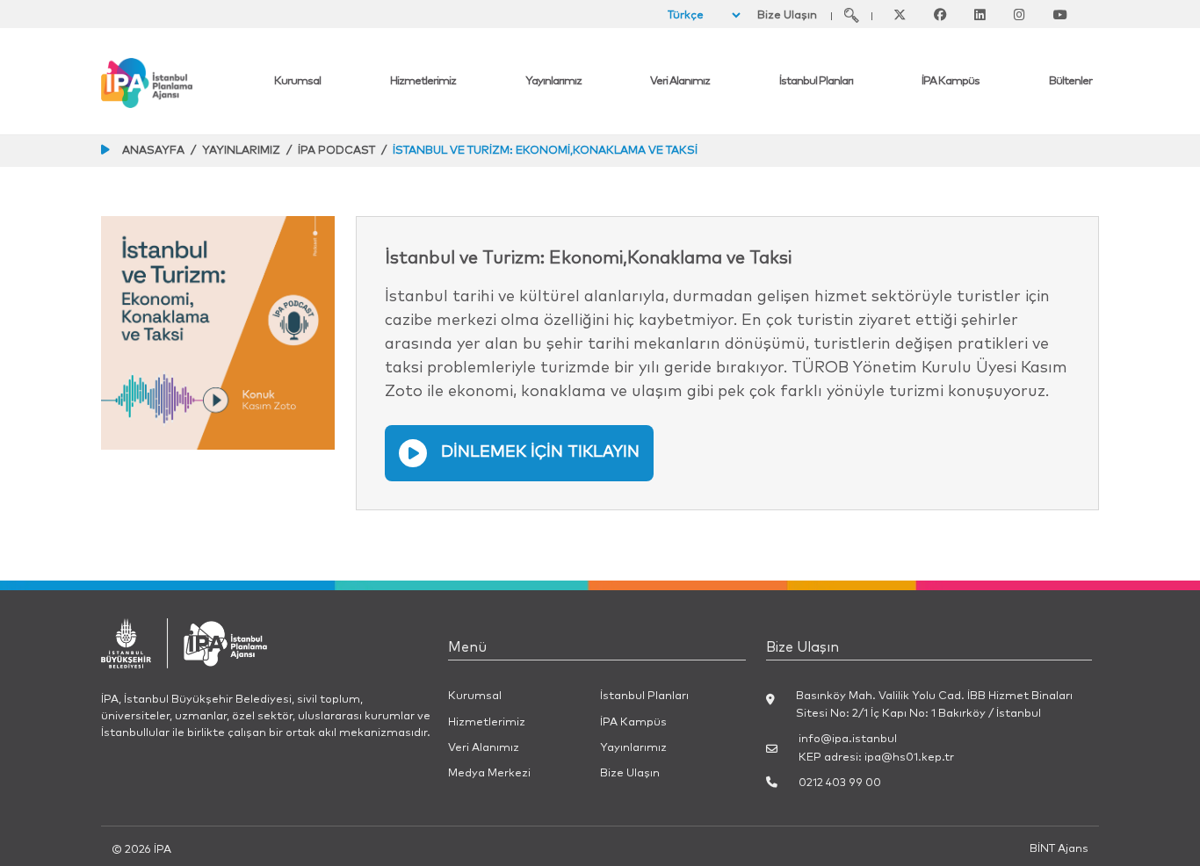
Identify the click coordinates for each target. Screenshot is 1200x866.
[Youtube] (1060, 15)
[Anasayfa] (184, 83)
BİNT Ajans (1059, 849)
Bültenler (1070, 81)
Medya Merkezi (489, 773)
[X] (899, 15)
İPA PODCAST (336, 150)
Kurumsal (297, 81)
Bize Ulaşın (787, 15)
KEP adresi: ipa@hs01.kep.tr (876, 757)
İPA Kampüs (951, 81)
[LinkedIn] (980, 15)
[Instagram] (1019, 15)
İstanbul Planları (816, 81)
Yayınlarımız (553, 81)
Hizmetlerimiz (423, 81)
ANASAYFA (153, 150)
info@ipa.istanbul (848, 739)
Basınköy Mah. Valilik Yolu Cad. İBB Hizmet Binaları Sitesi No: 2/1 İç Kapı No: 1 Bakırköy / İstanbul (934, 704)
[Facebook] (940, 15)
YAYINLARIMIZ (241, 150)
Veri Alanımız (680, 81)
